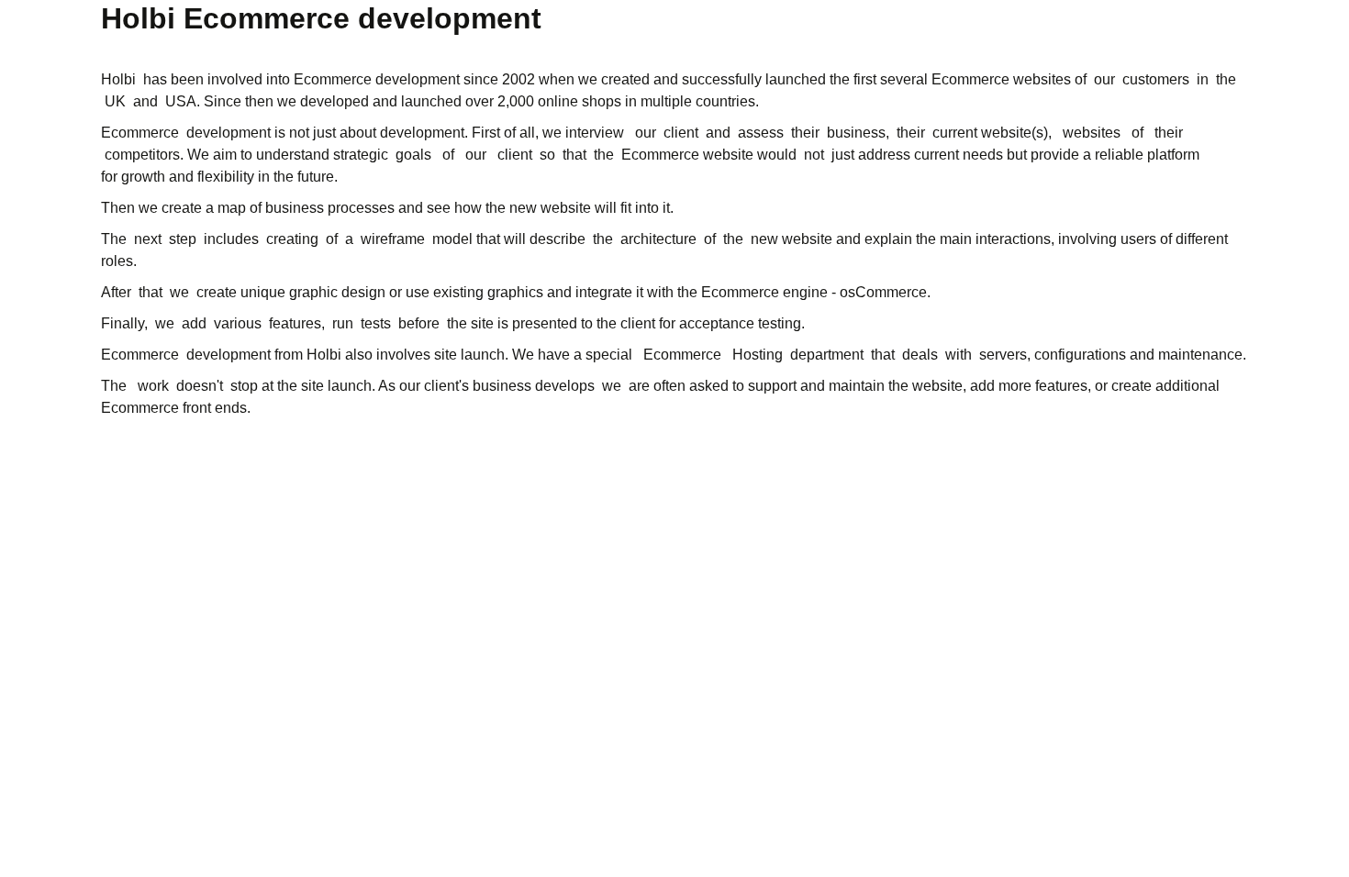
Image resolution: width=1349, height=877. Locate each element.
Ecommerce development (377, 79)
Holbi (118, 79)
